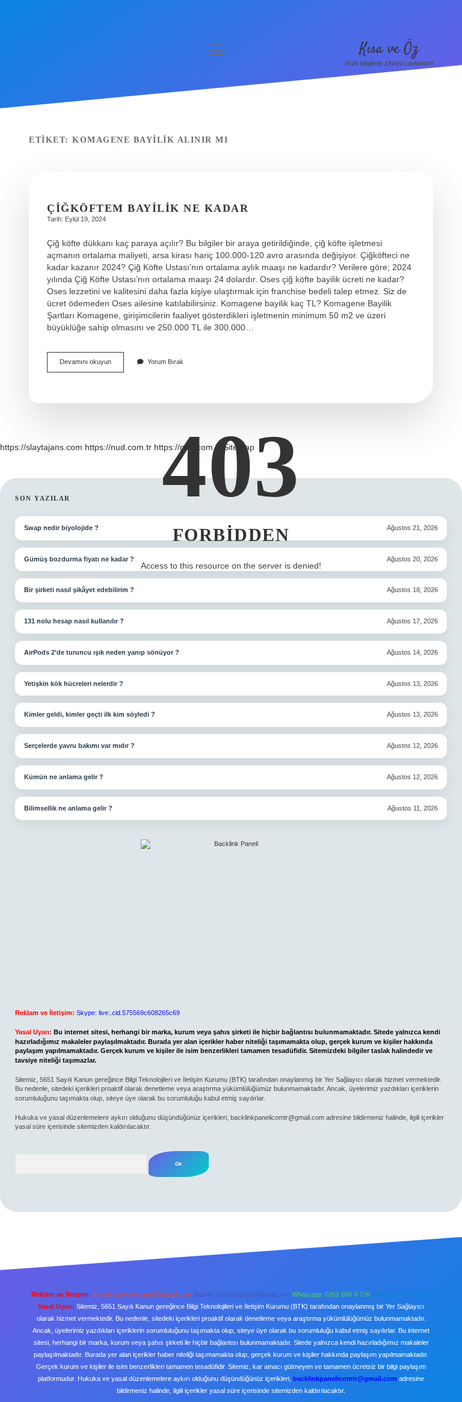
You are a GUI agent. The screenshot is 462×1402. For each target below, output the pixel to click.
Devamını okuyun (92, 364)
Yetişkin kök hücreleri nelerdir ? (73, 683)
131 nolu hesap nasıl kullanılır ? (74, 621)
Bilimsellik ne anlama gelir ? (68, 808)
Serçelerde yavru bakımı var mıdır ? (79, 745)
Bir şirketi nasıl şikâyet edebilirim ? (79, 589)
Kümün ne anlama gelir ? (63, 776)
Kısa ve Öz (389, 49)
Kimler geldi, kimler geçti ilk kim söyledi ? (89, 714)
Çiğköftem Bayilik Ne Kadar (147, 208)
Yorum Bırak (165, 361)
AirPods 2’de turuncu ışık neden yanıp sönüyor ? (101, 652)
